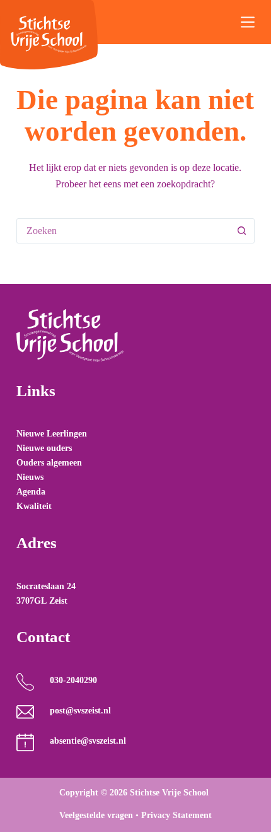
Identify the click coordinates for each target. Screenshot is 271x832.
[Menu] (248, 22)
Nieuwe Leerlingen (51, 433)
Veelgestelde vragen (96, 815)
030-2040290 (73, 680)
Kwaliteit (34, 506)
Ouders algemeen (49, 462)
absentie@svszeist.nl (88, 741)
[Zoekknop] (241, 230)
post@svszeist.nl (80, 710)
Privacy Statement (176, 815)
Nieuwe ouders (44, 448)
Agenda (30, 491)
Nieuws (29, 477)
